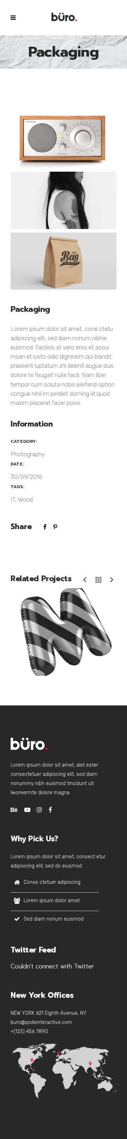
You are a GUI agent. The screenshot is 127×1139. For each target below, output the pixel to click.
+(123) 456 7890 (29, 1032)
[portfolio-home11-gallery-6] (63, 261)
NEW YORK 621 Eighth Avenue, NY (48, 1013)
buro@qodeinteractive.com (41, 1022)
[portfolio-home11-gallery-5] (63, 200)
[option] (63, 632)
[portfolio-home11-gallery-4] (63, 139)
